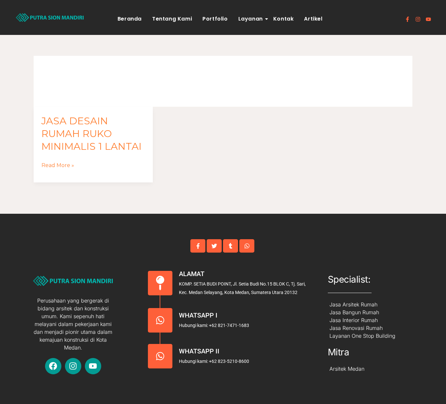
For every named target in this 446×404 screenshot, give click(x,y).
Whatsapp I (198, 315)
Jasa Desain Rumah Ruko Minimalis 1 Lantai (91, 133)
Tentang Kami (172, 19)
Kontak (283, 19)
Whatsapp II (199, 351)
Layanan (250, 19)
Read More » (57, 165)
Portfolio (215, 19)
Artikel (313, 19)
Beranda (130, 19)
